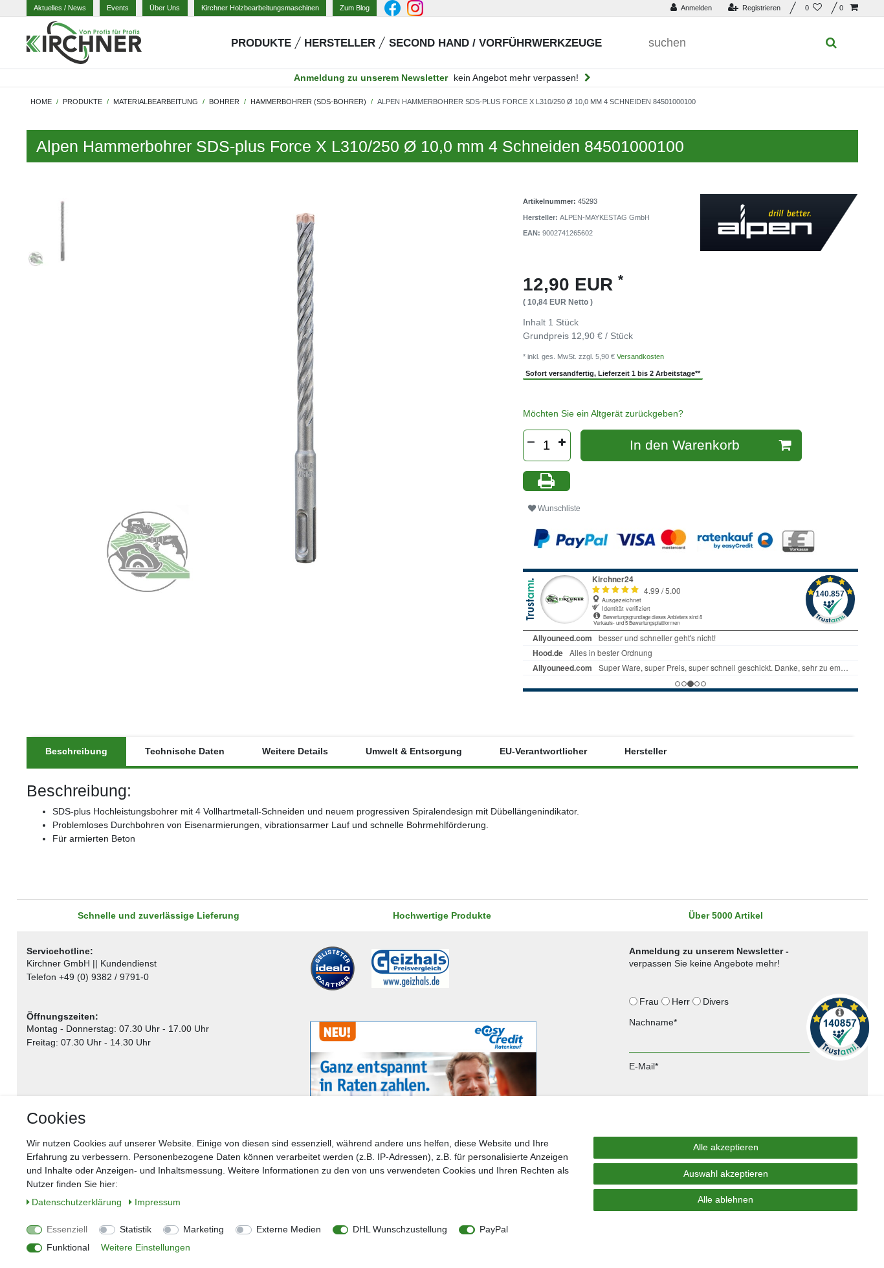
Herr (682, 1001)
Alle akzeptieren (725, 1147)
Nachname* (653, 1022)
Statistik (135, 1229)
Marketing (203, 1229)
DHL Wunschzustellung (400, 1229)
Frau (650, 1001)
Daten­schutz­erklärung (78, 1202)
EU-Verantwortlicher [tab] (543, 751)
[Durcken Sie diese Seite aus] (547, 481)
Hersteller (339, 43)
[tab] (76, 751)
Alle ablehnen (725, 1199)
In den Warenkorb (685, 444)
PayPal (494, 1229)
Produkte (261, 43)
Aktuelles (60, 8)
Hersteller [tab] (645, 751)
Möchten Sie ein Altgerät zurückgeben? (603, 413)
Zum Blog (355, 8)
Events (118, 8)
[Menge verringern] (531, 442)
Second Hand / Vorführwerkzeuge (495, 43)
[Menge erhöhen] (562, 442)
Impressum (158, 1202)
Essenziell (67, 1229)
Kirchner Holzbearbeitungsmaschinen (260, 8)
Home (41, 101)
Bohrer (224, 101)
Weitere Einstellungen (145, 1247)
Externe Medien (288, 1229)
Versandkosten (640, 356)
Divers (717, 1001)
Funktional (68, 1247)
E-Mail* (643, 1066)
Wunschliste (558, 508)
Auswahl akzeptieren (725, 1173)
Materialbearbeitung (155, 101)
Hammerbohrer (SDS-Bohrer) (308, 101)
